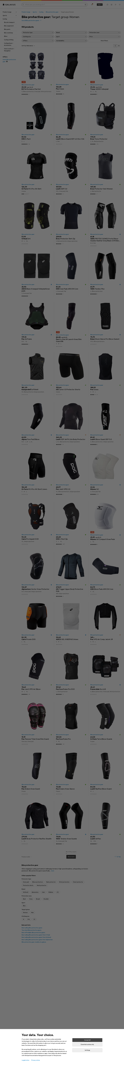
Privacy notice (35, 1060)
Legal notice (25, 1060)
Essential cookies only (87, 1044)
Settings (87, 1050)
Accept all (87, 1040)
